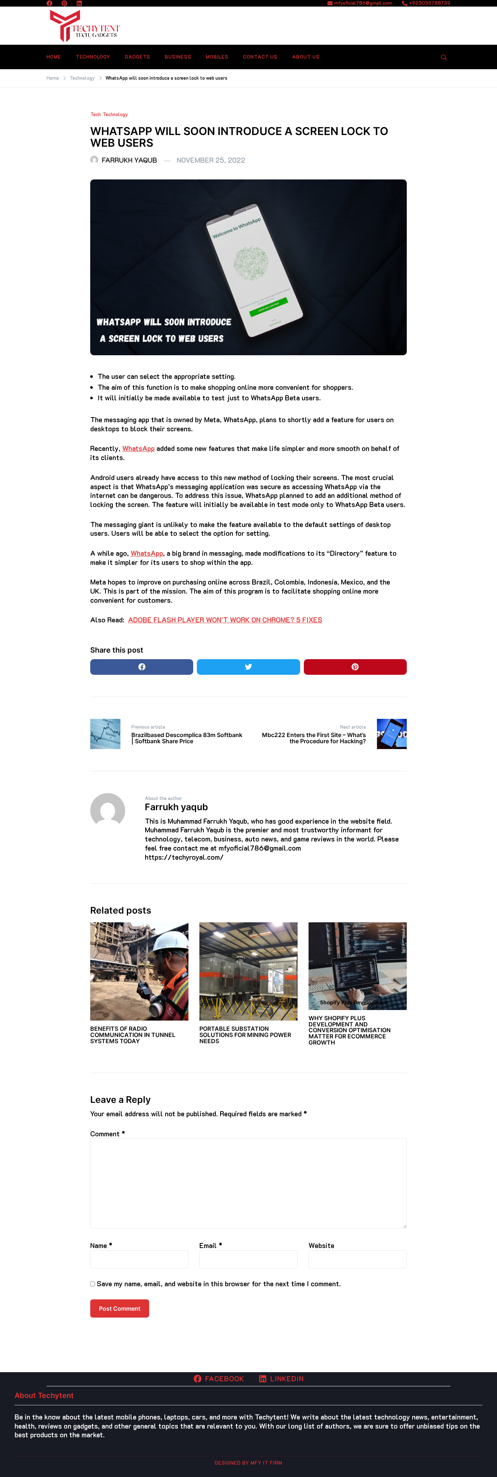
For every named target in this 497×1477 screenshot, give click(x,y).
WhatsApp (138, 448)
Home (54, 57)
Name (101, 1245)
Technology (93, 57)
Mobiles (217, 57)
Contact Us (260, 57)
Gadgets (137, 57)
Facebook (224, 1378)
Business (178, 57)
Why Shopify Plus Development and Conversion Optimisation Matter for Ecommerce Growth (350, 1030)
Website (321, 1245)
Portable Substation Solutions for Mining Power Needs (245, 1035)
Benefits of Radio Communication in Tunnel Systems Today (132, 1035)
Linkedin (287, 1378)
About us (306, 57)
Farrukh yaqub (129, 160)
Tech (95, 114)
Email (210, 1245)
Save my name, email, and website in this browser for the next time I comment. (219, 1283)
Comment (107, 1133)
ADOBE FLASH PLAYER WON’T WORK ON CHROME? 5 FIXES (225, 619)
